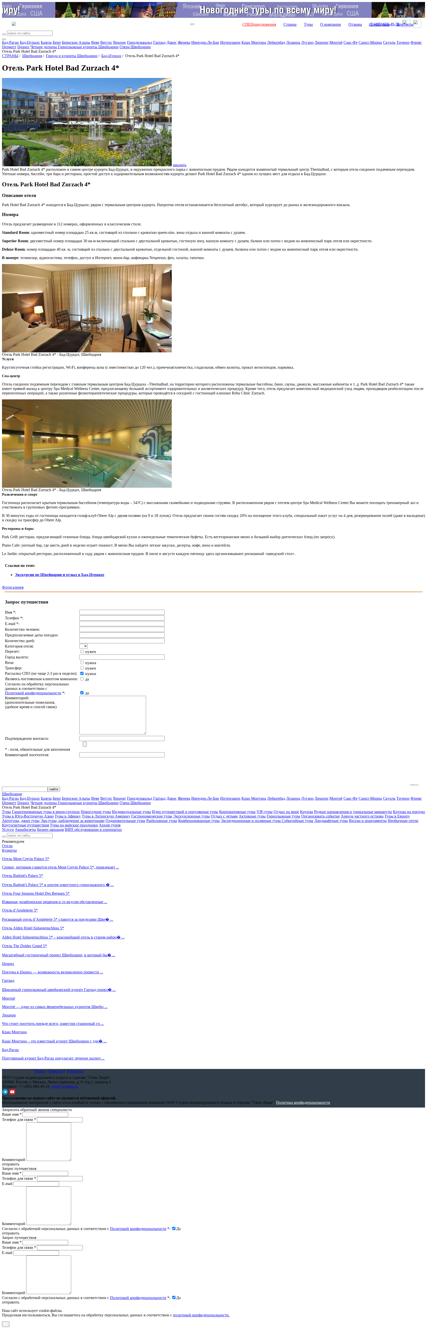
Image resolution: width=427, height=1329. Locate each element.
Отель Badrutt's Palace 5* (22, 875)
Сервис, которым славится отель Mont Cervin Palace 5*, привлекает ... (60, 867)
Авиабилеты (25, 829)
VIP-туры (264, 812)
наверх (414, 784)
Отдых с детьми (224, 816)
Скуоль (389, 42)
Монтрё (335, 42)
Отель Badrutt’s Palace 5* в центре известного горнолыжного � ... (58, 885)
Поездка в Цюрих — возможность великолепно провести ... (52, 972)
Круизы (306, 812)
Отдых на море (286, 812)
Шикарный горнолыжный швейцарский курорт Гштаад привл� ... (59, 990)
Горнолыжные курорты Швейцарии (88, 47)
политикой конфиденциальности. (201, 1315)
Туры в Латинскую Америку (106, 816)
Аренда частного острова (362, 816)
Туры (308, 24)
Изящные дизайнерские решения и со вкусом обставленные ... (54, 902)
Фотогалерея (12, 587)
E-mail (7, 1184)
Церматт (9, 47)
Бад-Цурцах (30, 42)
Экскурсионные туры (191, 816)
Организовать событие (320, 816)
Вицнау (119, 42)
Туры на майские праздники (74, 825)
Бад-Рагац (10, 42)
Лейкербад (276, 42)
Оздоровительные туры (125, 821)
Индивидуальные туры (131, 812)
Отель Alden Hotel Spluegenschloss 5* (33, 928)
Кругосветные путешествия (25, 825)
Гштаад (159, 42)
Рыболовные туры (161, 821)
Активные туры (252, 816)
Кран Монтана (253, 42)
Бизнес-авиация (50, 829)
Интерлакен (230, 42)
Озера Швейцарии (135, 47)
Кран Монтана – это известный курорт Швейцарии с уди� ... (54, 1041)
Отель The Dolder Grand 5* (24, 946)
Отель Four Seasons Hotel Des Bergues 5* (36, 893)
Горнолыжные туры (283, 816)
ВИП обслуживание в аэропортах (93, 829)
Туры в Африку (68, 816)
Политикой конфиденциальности (33, 693)
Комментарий (13, 1160)
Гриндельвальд (139, 42)
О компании (330, 24)
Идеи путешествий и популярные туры (185, 812)
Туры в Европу (397, 816)
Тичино (402, 42)
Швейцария (32, 56)
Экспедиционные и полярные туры (251, 821)
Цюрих (23, 47)
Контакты (405, 24)
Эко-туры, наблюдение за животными (73, 821)
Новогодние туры (96, 812)
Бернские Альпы (76, 42)
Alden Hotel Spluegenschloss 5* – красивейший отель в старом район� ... (63, 937)
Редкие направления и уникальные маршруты (353, 812)
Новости (56, 1071)
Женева (184, 42)
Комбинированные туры (199, 821)
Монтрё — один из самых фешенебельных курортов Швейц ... (54, 1007)
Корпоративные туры (237, 812)
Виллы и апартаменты (368, 821)
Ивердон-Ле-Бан (205, 42)
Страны (290, 24)
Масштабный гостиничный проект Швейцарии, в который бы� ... (58, 955)
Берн (57, 42)
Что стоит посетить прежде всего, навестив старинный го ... (53, 1023)
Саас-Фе (350, 42)
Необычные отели (403, 821)
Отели (7, 846)
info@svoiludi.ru (64, 1086)
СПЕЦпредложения (259, 24)
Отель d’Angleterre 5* (20, 910)
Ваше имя (11, 1114)
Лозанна (293, 42)
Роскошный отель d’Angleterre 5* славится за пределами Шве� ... (57, 919)
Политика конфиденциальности (303, 1102)
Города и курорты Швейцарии (71, 56)
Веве (95, 42)
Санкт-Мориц (370, 42)
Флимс (416, 42)
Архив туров (110, 825)
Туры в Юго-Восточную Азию (28, 816)
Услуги (8, 829)
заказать (179, 165)
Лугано (307, 42)
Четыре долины (44, 47)
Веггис (106, 42)
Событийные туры (297, 821)
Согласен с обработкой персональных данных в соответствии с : (86, 1229)
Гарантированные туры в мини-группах (46, 812)
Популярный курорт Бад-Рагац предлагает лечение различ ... (53, 1058)
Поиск (39, 1071)
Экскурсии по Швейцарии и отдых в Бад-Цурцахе (59, 575)
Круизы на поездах (409, 812)
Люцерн (321, 42)
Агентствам (379, 24)
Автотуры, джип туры (21, 821)
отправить (10, 1302)
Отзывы (355, 24)
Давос (172, 42)
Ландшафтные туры (331, 821)
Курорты (9, 850)
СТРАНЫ (10, 56)
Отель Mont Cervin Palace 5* (25, 859)
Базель (46, 42)
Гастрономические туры (151, 816)
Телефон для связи (19, 1119)
